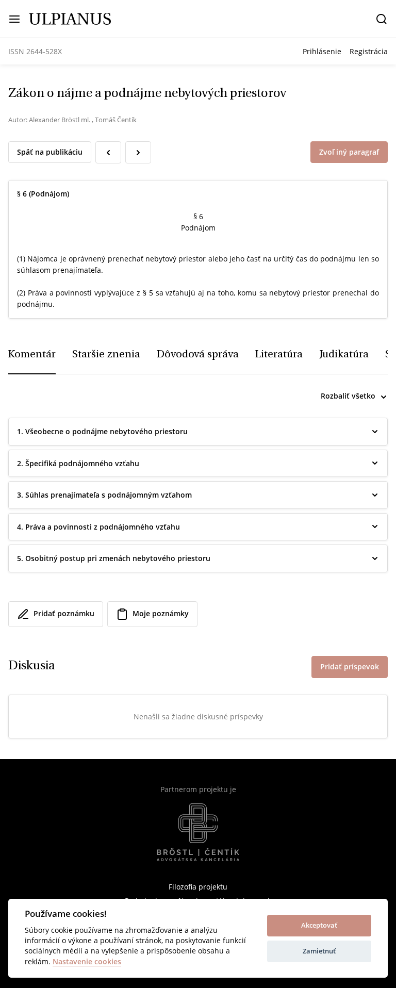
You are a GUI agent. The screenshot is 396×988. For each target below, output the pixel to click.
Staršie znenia (106, 355)
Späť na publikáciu (49, 152)
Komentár (32, 355)
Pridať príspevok (349, 666)
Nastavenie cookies (87, 962)
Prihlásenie (322, 51)
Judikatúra (344, 355)
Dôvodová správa (198, 355)
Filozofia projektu (198, 887)
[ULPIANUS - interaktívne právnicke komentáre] (70, 18)
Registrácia (369, 51)
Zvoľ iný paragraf (349, 152)
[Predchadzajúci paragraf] (108, 152)
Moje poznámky (161, 613)
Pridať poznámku (64, 613)
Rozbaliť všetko (348, 396)
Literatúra (279, 355)
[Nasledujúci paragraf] (138, 152)
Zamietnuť (319, 951)
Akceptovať (319, 925)
